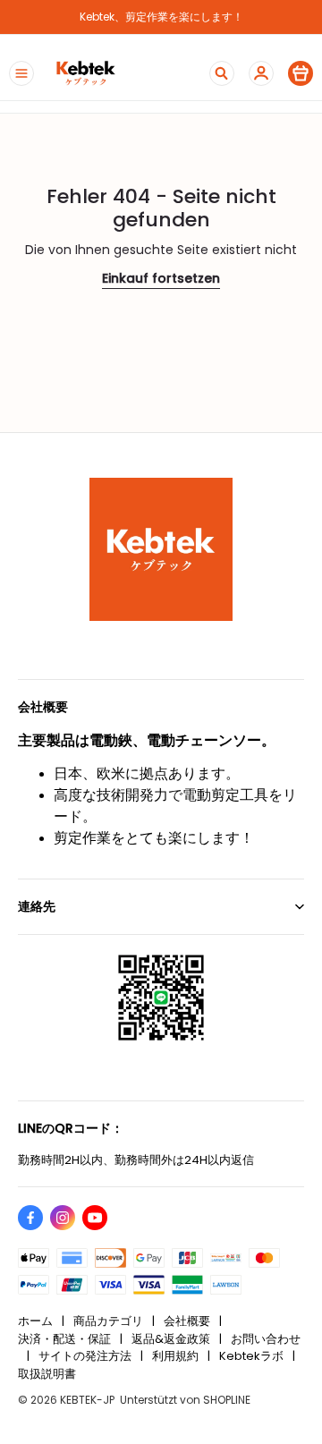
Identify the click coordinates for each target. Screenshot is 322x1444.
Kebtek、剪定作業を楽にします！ (161, 16)
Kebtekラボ (251, 1355)
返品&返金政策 (170, 1338)
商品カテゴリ (108, 1320)
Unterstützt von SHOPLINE (185, 1399)
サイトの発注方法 (84, 1355)
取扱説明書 (47, 1373)
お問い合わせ (266, 1338)
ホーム (35, 1320)
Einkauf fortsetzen (161, 278)
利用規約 (175, 1355)
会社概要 (187, 1320)
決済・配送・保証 (64, 1338)
